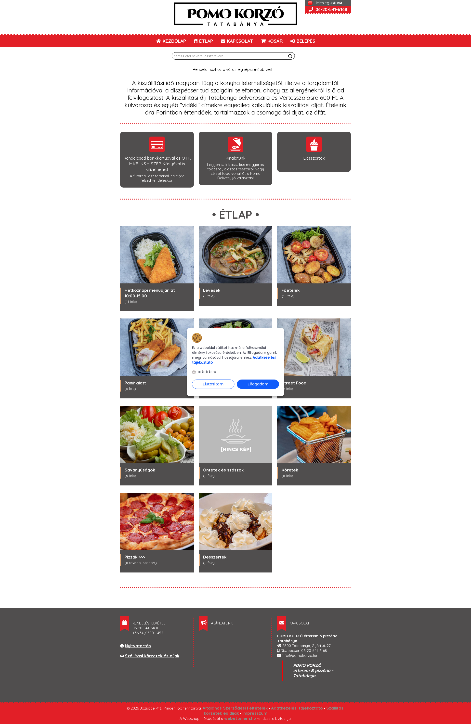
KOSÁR (274, 41)
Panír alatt (135, 382)
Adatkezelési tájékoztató (297, 708)
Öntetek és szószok (223, 469)
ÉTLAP (205, 41)
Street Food (294, 382)
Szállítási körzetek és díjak (152, 655)
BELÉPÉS (305, 41)
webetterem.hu (240, 718)
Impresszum (254, 713)
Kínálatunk (235, 158)
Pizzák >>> (135, 556)
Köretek (290, 469)
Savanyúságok (140, 469)
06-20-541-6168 (330, 9)
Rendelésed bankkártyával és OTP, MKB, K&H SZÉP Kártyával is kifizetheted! (157, 163)
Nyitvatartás (138, 645)
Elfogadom (258, 384)
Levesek (211, 290)
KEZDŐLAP (173, 41)
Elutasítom (213, 384)
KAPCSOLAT (239, 41)
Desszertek (314, 158)
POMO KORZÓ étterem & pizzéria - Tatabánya (313, 670)
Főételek (291, 290)
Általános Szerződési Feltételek (235, 708)
